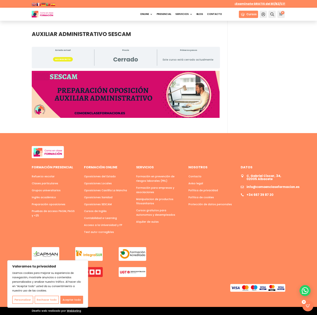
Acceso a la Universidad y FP (103, 225)
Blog (199, 14)
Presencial (164, 14)
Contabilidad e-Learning (100, 218)
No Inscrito (63, 59)
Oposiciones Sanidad (98, 197)
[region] (47, 284)
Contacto (214, 14)
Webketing (74, 311)
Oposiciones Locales (98, 183)
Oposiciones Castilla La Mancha (105, 190)
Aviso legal (195, 183)
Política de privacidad (203, 190)
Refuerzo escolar (43, 176)
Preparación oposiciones (48, 204)
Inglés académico (44, 197)
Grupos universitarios (46, 190)
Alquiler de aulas (147, 222)
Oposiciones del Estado (100, 176)
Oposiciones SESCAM (98, 204)
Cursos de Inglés (95, 211)
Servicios (182, 14)
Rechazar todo (47, 300)
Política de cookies (201, 197)
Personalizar (22, 300)
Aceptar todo (72, 300)
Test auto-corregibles (99, 232)
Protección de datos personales (210, 204)
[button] (305, 290)
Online (144, 14)
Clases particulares (45, 183)
